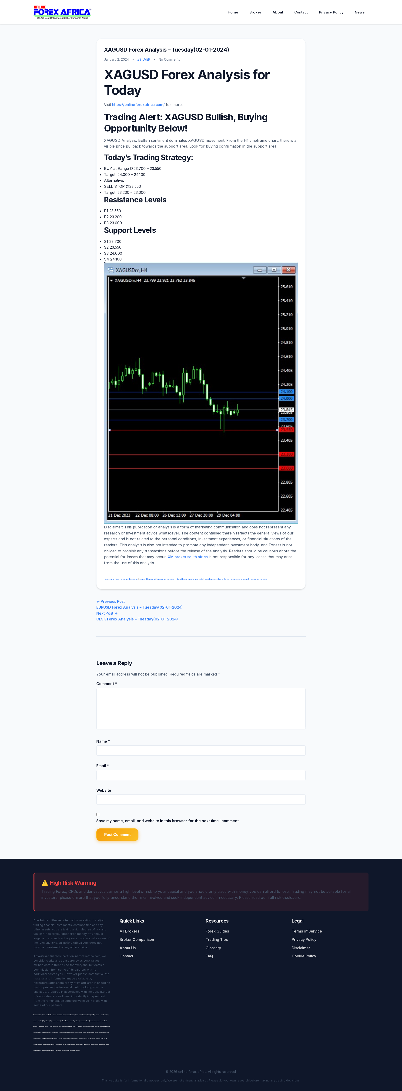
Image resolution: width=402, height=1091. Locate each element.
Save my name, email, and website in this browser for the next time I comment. (168, 820)
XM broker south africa (188, 556)
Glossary (213, 948)
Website (103, 790)
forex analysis (111, 579)
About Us (128, 948)
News (360, 12)
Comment (106, 683)
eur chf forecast (148, 579)
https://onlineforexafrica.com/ (138, 104)
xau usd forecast (259, 579)
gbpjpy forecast (129, 579)
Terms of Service (307, 931)
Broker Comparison (137, 939)
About (277, 12)
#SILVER (143, 59)
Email (102, 765)
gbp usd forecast (166, 579)
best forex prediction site (190, 579)
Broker (255, 12)
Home (233, 12)
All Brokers (129, 931)
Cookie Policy (304, 956)
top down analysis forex (217, 579)
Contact (301, 12)
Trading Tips (217, 939)
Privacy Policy (331, 12)
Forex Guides (217, 931)
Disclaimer (301, 948)
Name (103, 741)
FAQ (209, 956)
